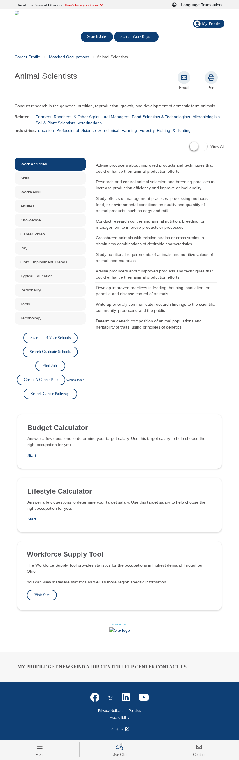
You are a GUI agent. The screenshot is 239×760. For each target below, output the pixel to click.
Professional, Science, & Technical (87, 130)
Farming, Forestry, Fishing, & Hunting (156, 130)
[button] (177, 4)
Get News (60, 666)
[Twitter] (110, 697)
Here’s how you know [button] (82, 5)
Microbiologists (206, 116)
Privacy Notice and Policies (119, 711)
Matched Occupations (69, 57)
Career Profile (27, 57)
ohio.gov (116, 729)
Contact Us (171, 666)
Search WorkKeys (136, 36)
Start (31, 455)
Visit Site (42, 595)
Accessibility (119, 718)
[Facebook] (94, 697)
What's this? (75, 380)
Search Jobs (96, 36)
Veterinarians (90, 122)
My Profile (32, 666)
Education (45, 130)
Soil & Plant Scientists (55, 122)
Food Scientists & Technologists (161, 116)
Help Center (138, 666)
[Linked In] (126, 697)
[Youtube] (143, 697)
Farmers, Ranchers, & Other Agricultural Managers (82, 116)
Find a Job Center (97, 666)
